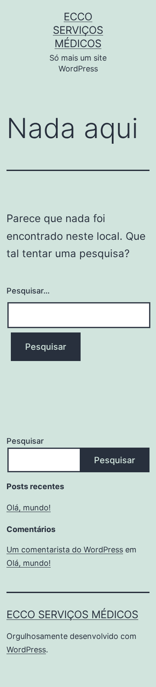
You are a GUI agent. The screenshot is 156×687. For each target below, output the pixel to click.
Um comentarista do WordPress (64, 549)
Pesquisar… (28, 290)
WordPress (26, 649)
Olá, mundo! (28, 507)
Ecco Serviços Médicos (78, 30)
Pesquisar (25, 440)
